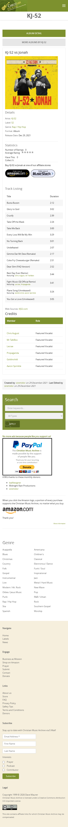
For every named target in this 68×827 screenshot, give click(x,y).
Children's (39, 554)
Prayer (5, 665)
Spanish (6, 611)
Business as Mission (12, 658)
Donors (6, 713)
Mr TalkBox (29, 276)
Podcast (11, 765)
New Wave (39, 587)
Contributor (12, 769)
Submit (6, 669)
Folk (4, 568)
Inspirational (40, 573)
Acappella (7, 549)
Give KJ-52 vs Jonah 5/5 (32, 152)
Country (6, 563)
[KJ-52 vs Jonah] (31, 82)
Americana (39, 549)
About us (6, 692)
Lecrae (17, 284)
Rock (36, 601)
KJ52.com (23, 308)
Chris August (20, 276)
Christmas (7, 559)
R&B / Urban (40, 596)
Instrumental (8, 577)
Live (4, 582)
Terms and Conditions (13, 710)
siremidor (20, 382)
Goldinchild (19, 293)
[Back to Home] (13, 6)
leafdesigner (15, 482)
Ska (4, 606)
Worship (38, 611)
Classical (38, 559)
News (5, 642)
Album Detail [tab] (34, 33)
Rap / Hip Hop (19, 126)
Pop (36, 592)
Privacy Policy (9, 703)
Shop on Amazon (10, 662)
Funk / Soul (39, 568)
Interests (6, 757)
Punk (5, 596)
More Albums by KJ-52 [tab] (34, 42)
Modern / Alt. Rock (11, 587)
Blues (5, 554)
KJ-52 (13, 118)
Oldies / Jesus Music (12, 592)
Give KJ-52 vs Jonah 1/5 (22, 152)
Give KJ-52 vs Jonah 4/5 (30, 152)
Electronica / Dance (43, 563)
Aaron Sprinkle (30, 293)
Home (5, 635)
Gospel (5, 573)
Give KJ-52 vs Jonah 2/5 (25, 152)
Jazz (36, 577)
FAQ (4, 699)
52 (12, 122)
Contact (6, 672)
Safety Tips (7, 706)
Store (5, 696)
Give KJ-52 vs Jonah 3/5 (27, 152)
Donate (6, 676)
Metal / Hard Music (43, 582)
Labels (5, 638)
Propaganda (25, 284)
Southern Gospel (42, 606)
